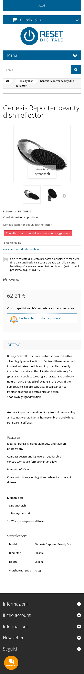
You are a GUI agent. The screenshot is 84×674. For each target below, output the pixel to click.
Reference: (10, 211)
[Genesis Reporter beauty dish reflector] (32, 195)
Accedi (42, 5)
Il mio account (17, 615)
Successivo (65, 196)
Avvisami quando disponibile (21, 249)
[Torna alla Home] (7, 81)
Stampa (14, 280)
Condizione (10, 217)
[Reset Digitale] (42, 36)
